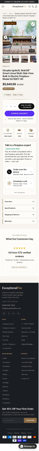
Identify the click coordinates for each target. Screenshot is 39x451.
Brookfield (6, 369)
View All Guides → (27, 346)
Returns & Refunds (27, 373)
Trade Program (28, 326)
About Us (24, 338)
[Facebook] (9, 316)
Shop (10, 13)
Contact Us (24, 381)
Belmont (5, 389)
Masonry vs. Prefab (27, 334)
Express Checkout (19, 112)
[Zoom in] (31, 24)
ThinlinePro (6, 405)
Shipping (22, 435)
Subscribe (29, 423)
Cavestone (6, 365)
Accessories (7, 351)
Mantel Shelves (8, 334)
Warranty (24, 377)
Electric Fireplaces (9, 346)
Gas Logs (6, 338)
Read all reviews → (18, 269)
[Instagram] (4, 316)
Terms (28, 435)
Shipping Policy (26, 369)
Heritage (5, 385)
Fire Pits (5, 342)
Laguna (5, 393)
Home (5, 13)
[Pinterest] (18, 316)
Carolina (5, 373)
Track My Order (26, 365)
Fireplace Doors (8, 326)
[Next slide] (32, 36)
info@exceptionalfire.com (11, 311)
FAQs (22, 342)
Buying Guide (25, 330)
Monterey (6, 401)
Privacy (9, 435)
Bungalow (6, 397)
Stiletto (5, 377)
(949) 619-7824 (8, 308)
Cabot (5, 361)
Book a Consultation (27, 361)
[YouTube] (13, 316)
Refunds (15, 435)
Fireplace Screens (9, 330)
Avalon (5, 381)
